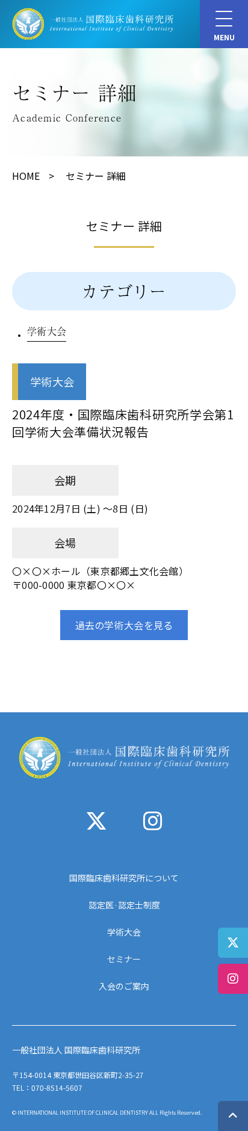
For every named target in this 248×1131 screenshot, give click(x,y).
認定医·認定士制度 (124, 905)
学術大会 (46, 331)
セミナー (124, 959)
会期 (65, 480)
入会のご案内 (124, 986)
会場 (65, 542)
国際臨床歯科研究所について (124, 878)
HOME (26, 175)
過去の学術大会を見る (124, 625)
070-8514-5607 (56, 1087)
